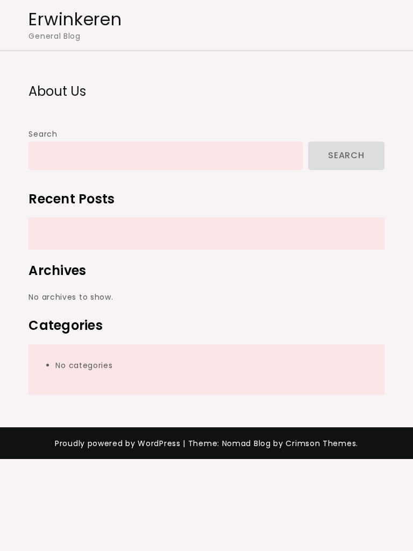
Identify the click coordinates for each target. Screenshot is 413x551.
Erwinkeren (75, 19)
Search (43, 134)
